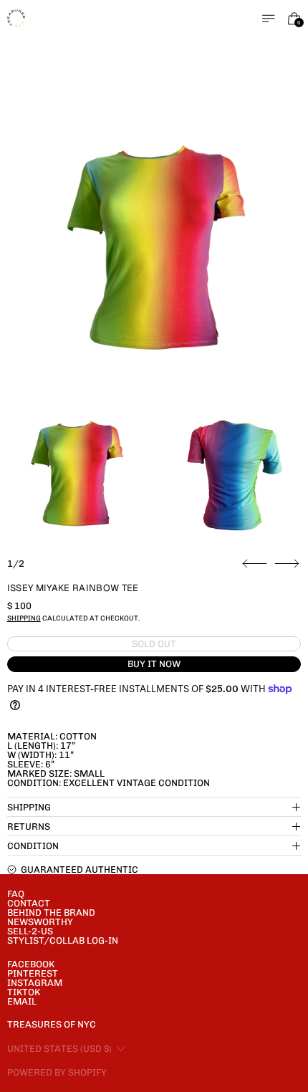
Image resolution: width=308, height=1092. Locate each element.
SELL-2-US (30, 931)
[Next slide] (287, 564)
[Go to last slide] (255, 564)
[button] (154, 244)
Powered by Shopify (57, 1072)
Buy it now (154, 663)
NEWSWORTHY (40, 921)
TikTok (23, 992)
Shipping (24, 618)
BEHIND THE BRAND (51, 912)
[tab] (76, 471)
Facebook (30, 964)
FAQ (15, 894)
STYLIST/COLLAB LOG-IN (62, 940)
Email (22, 1001)
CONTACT (28, 903)
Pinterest (32, 973)
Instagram (34, 982)
